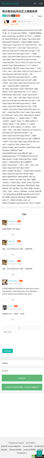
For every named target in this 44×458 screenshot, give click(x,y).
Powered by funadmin (16, 443)
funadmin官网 (27, 446)
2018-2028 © (30, 443)
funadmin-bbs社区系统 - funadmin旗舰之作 (22, 387)
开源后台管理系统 (15, 449)
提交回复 (7, 351)
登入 (35, 3)
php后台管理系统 (29, 449)
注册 (40, 3)
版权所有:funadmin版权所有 (11, 446)
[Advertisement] (22, 415)
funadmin (22, 378)
